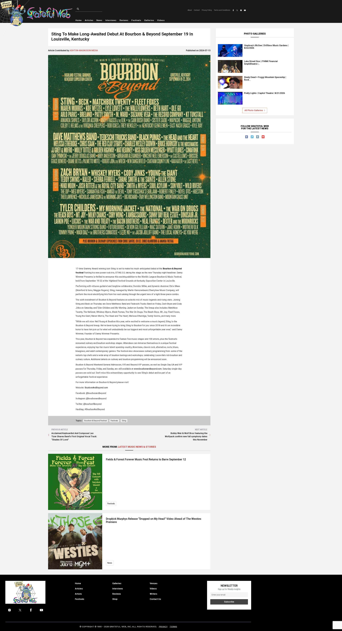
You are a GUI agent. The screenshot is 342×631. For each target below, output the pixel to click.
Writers (153, 594)
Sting (124, 421)
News (99, 20)
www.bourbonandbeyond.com (148, 369)
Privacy (163, 626)
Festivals (136, 20)
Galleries (149, 20)
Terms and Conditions (222, 10)
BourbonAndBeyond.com (96, 387)
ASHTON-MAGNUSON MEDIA (84, 50)
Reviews (124, 20)
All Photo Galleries (253, 110)
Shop (114, 599)
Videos (161, 20)
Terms (173, 626)
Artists (78, 594)
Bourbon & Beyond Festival (95, 421)
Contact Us (155, 599)
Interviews (110, 20)
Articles (89, 20)
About (190, 10)
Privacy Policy (207, 10)
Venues (153, 583)
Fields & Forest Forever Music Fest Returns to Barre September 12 (146, 459)
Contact (197, 10)
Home (78, 20)
